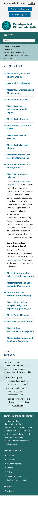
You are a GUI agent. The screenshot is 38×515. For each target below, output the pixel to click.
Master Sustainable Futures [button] (20, 321)
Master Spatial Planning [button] (18, 315)
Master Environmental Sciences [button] (17, 176)
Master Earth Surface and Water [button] (19, 127)
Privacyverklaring (14, 464)
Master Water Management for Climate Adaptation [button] (20, 340)
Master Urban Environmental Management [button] (20, 330)
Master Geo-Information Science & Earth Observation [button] (20, 275)
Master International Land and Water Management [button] (19, 284)
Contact (10, 468)
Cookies (31, 3)
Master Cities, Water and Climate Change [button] (18, 75)
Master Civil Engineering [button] (18, 83)
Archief (10, 472)
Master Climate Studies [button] (18, 99)
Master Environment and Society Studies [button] (18, 166)
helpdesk (24, 384)
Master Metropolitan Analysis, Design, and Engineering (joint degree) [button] (19, 305)
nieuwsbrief (18, 405)
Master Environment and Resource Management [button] (18, 156)
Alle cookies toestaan (20, 9)
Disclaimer (11, 459)
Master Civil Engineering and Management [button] (20, 91)
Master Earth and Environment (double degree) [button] (17, 109)
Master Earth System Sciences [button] (16, 137)
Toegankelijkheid (14, 476)
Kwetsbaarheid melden (16, 480)
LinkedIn (23, 402)
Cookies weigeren (19, 14)
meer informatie (15, 260)
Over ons (10, 455)
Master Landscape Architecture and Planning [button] (19, 294)
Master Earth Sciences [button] (17, 119)
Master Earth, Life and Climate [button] (17, 147)
